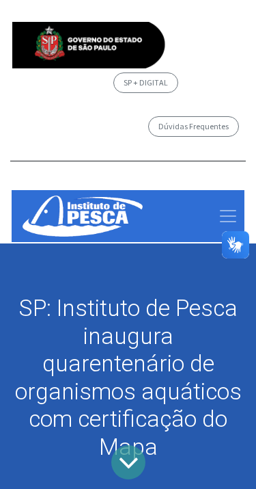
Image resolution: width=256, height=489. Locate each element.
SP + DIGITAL (146, 82)
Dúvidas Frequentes (193, 126)
